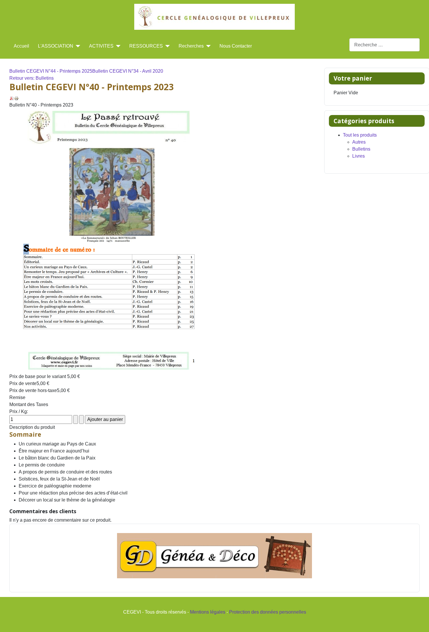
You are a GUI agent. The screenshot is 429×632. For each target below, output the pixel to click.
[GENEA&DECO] (214, 555)
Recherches (191, 45)
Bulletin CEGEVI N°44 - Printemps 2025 (50, 71)
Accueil (21, 45)
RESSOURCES (146, 45)
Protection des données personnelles (267, 612)
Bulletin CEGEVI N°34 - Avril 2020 (127, 71)
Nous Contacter (235, 45)
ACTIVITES (101, 45)
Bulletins (361, 149)
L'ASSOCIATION (55, 45)
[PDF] (11, 97)
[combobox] (384, 44)
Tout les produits (360, 135)
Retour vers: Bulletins (31, 78)
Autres (359, 142)
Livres (358, 156)
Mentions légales (207, 612)
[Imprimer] (16, 97)
